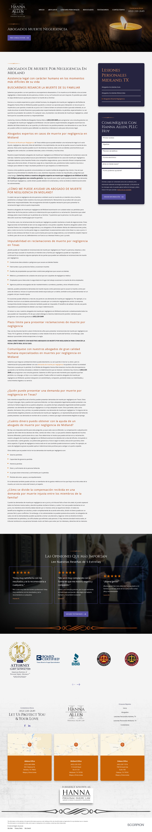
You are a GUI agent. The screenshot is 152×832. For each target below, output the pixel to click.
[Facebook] (25, 726)
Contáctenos (125, 725)
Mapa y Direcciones (29, 772)
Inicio (125, 708)
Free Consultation (17, 38)
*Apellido (106, 144)
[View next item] (78, 684)
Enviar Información (112, 197)
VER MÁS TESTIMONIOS (74, 614)
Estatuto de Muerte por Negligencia (21, 142)
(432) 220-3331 (76, 764)
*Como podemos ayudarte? (112, 170)
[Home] (18, 9)
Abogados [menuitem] (52, 10)
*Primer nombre (108, 138)
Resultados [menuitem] (88, 10)
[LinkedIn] (29, 726)
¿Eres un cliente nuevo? (111, 164)
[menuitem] (121, 87)
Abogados (125, 712)
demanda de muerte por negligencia (50, 364)
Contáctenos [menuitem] (118, 10)
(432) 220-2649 (136, 11)
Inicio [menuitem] (41, 10)
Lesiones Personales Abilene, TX (125, 716)
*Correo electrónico (109, 157)
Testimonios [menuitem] (103, 10)
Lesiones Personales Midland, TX (125, 721)
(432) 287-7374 (122, 764)
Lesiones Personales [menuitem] (70, 10)
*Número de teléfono (110, 151)
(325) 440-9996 (29, 764)
